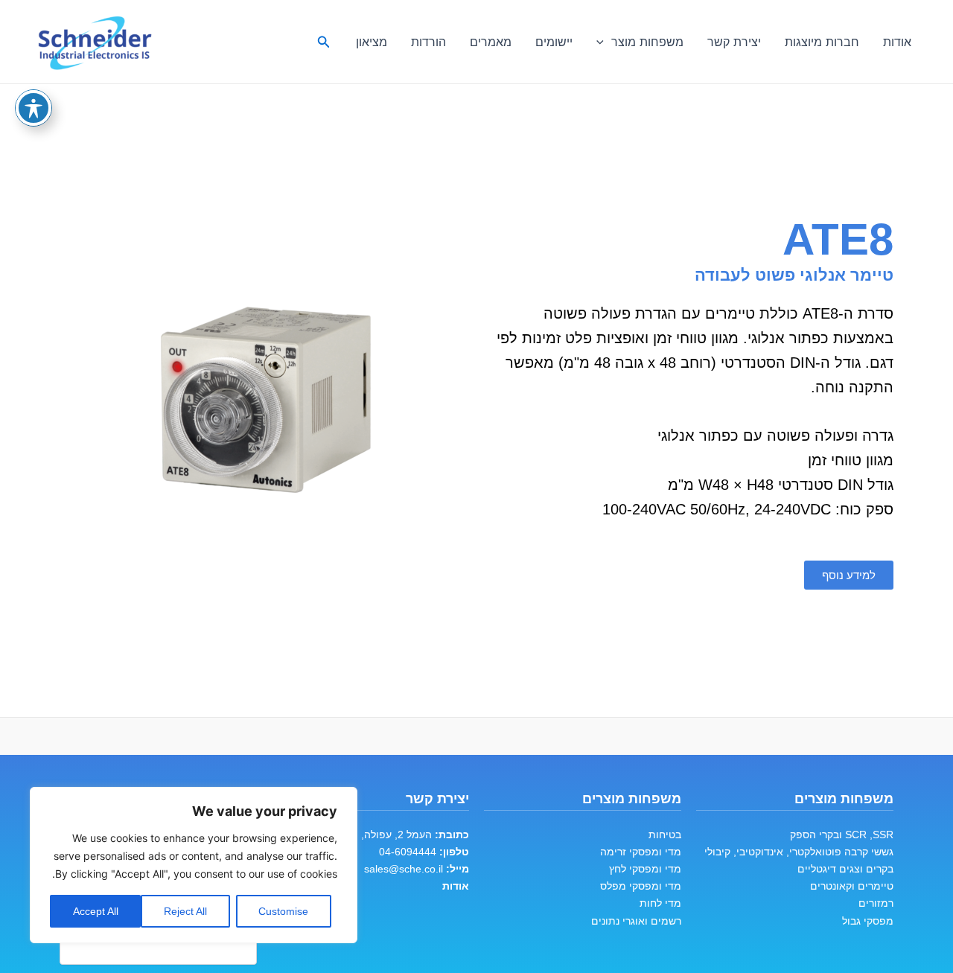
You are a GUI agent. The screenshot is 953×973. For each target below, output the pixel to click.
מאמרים (490, 41)
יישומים (554, 41)
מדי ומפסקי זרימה (640, 852)
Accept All (95, 911)
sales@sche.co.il (403, 869)
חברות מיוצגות (822, 41)
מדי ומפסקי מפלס (640, 886)
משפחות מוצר (647, 41)
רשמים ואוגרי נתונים (636, 921)
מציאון (371, 41)
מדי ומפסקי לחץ (645, 869)
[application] (603, 41)
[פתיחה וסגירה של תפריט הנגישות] (33, 108)
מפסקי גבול (867, 921)
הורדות (428, 41)
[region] (193, 865)
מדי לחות (660, 903)
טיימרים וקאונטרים (851, 886)
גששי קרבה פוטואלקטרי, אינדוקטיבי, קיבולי (798, 852)
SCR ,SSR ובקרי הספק (841, 834)
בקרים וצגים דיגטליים (845, 869)
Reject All (185, 911)
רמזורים (875, 903)
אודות (897, 41)
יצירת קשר (734, 41)
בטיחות (664, 834)
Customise (283, 911)
